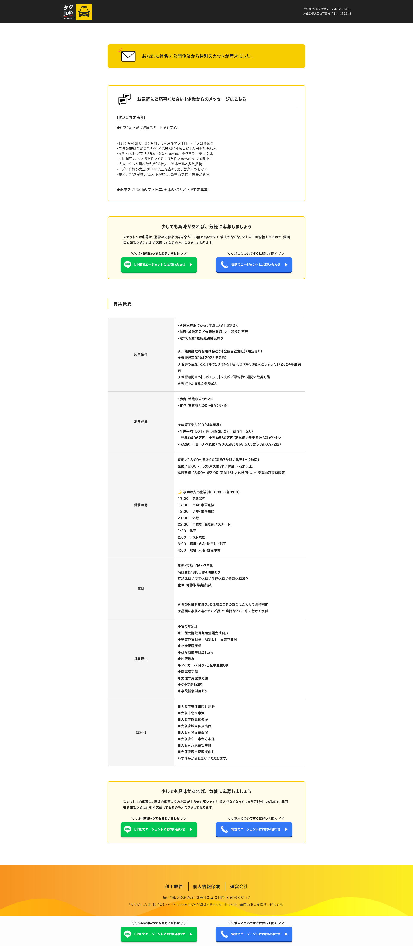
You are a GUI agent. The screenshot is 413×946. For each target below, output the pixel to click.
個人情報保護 (206, 886)
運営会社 (239, 886)
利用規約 (174, 886)
